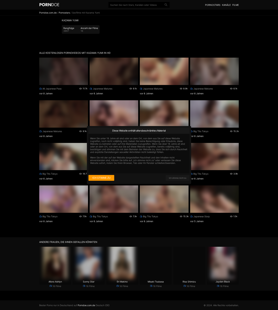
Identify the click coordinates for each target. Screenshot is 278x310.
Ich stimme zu (101, 177)
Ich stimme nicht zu (177, 178)
